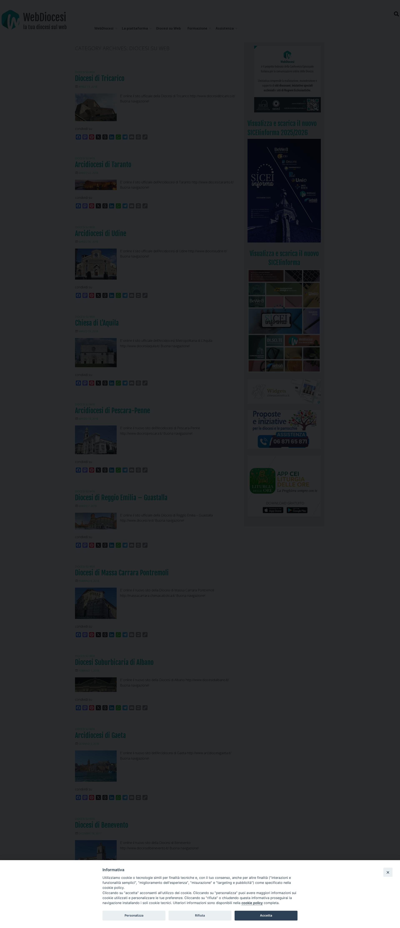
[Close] (387, 872)
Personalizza (134, 915)
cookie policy (252, 903)
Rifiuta (200, 915)
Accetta (266, 915)
